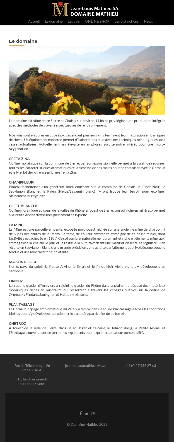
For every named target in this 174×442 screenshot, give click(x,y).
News (148, 21)
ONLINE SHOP (97, 21)
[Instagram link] (92, 413)
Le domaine (54, 21)
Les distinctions (127, 21)
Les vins (74, 21)
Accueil (34, 21)
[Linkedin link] (86, 413)
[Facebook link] (81, 413)
